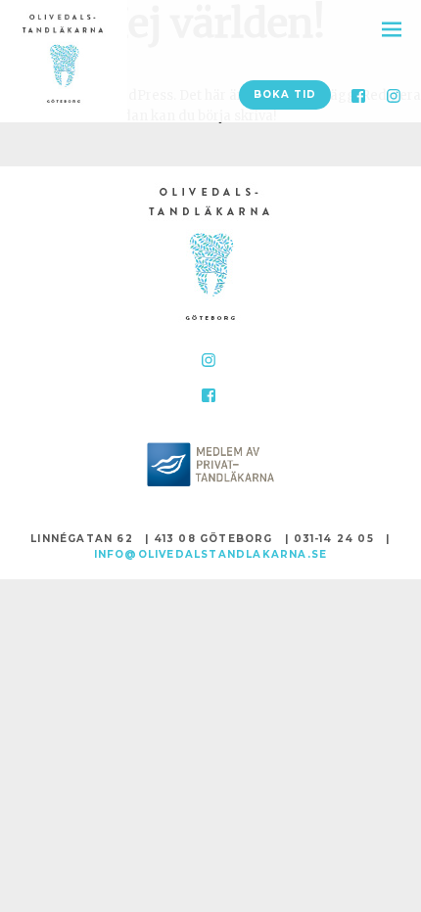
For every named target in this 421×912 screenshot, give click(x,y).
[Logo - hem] (63, 62)
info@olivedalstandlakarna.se (211, 554)
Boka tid (285, 94)
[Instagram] (393, 96)
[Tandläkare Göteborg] (210, 259)
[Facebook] (358, 96)
